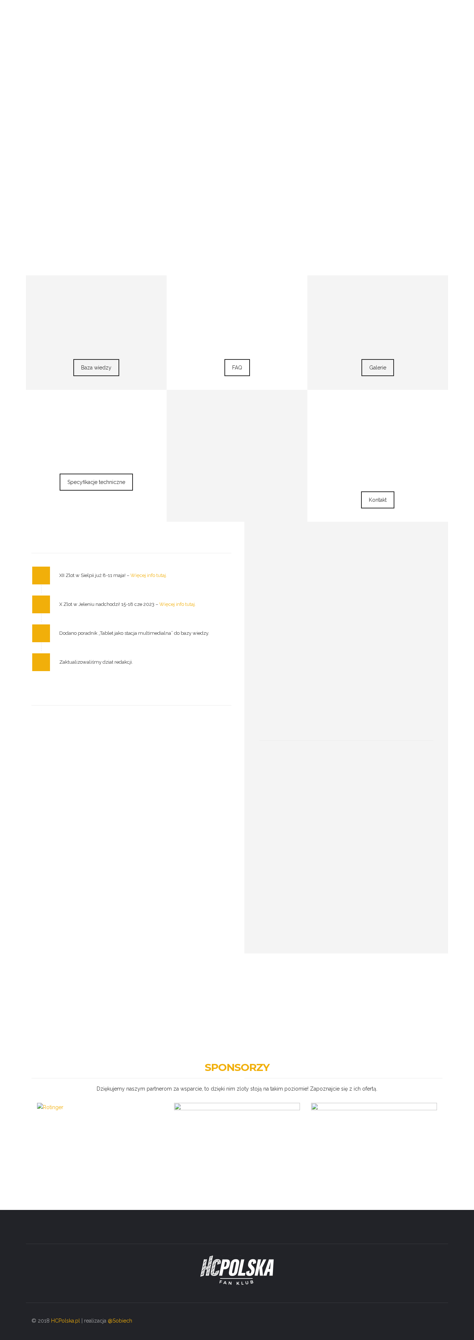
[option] (100, 1133)
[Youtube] (436, 1321)
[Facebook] (409, 1321)
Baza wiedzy (96, 368)
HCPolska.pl (65, 1321)
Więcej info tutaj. (148, 575)
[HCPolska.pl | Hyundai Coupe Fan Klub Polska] (62, 22)
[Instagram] (423, 1321)
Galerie (377, 368)
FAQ (237, 368)
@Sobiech (120, 1321)
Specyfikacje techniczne (96, 482)
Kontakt (378, 500)
